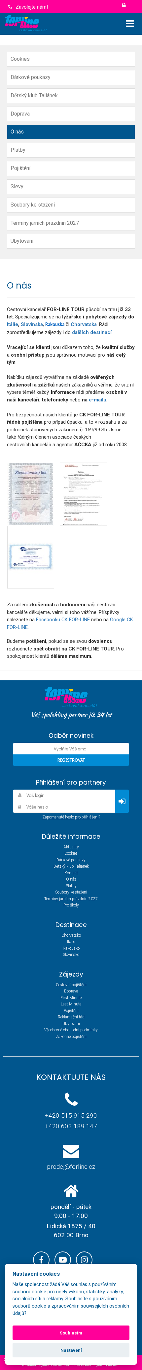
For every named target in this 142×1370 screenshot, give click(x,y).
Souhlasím (71, 1332)
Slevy (17, 186)
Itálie (12, 324)
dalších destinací (92, 332)
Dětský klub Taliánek (34, 95)
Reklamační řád (71, 1017)
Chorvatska (84, 324)
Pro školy (71, 905)
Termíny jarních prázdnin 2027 (45, 223)
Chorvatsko (71, 935)
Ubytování (22, 241)
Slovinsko (71, 954)
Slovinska (32, 324)
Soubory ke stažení (33, 205)
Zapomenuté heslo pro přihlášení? (71, 817)
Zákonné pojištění (71, 1036)
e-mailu (97, 400)
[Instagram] (84, 1259)
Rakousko (71, 948)
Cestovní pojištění (71, 985)
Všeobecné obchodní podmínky (71, 1030)
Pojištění (20, 168)
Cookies (20, 59)
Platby (18, 150)
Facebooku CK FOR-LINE (63, 620)
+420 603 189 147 (71, 1126)
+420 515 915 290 (71, 1115)
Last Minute (71, 1004)
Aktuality (71, 847)
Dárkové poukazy (31, 77)
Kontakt (71, 873)
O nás (17, 131)
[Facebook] (41, 1259)
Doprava (20, 114)
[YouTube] (62, 1259)
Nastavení (71, 1350)
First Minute (71, 997)
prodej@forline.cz (71, 1166)
